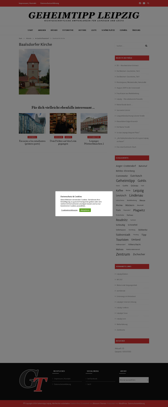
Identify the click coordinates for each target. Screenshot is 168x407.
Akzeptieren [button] (85, 210)
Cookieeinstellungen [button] (69, 210)
